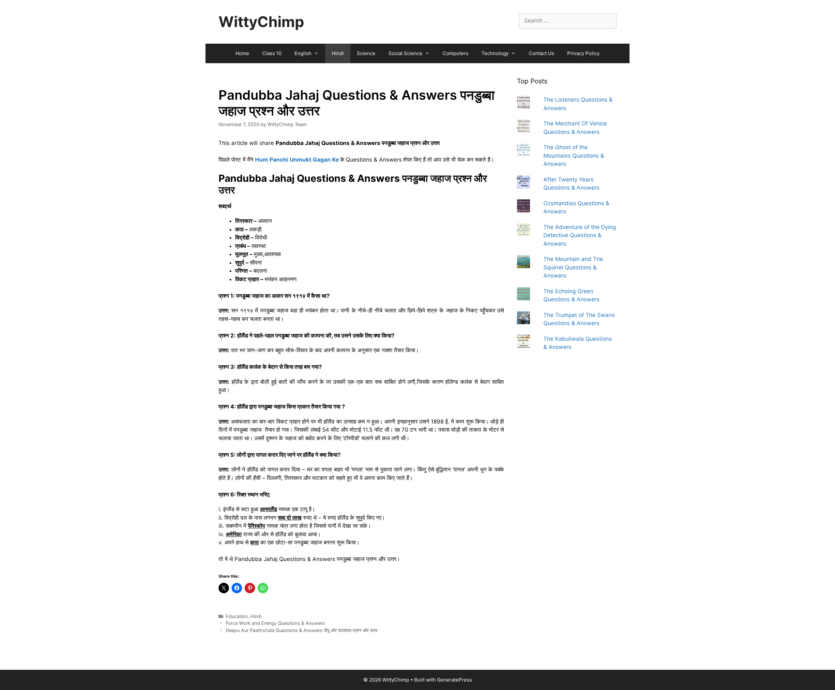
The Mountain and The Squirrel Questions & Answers (573, 267)
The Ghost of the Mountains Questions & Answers (573, 155)
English (303, 53)
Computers (455, 53)
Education (237, 616)
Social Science (405, 53)
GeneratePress (454, 680)
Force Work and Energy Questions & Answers (275, 623)
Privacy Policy (583, 53)
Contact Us (541, 53)
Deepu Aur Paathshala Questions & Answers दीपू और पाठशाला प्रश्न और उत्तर (301, 630)
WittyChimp (261, 22)
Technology (495, 53)
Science (366, 53)
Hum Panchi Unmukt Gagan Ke (297, 159)
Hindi (338, 53)
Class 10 (271, 53)
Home (242, 53)
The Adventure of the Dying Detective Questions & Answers (579, 235)
